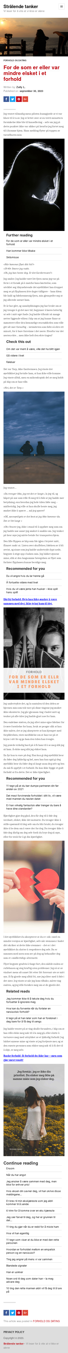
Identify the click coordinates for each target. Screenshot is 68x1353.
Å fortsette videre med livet (22, 582)
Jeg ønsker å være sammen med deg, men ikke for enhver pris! (31, 1183)
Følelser (10, 361)
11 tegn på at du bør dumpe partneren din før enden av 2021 (32, 787)
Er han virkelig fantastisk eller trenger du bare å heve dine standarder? (33, 807)
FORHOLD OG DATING (14, 60)
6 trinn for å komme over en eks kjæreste (30, 1210)
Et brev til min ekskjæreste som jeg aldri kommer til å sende (29, 1202)
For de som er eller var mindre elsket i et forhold (31, 72)
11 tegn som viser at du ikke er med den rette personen (32, 1241)
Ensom (10, 1168)
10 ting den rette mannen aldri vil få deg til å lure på (34, 1290)
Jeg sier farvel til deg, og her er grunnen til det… (30, 1219)
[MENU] (62, 6)
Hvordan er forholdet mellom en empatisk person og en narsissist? (30, 1251)
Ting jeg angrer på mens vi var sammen (29, 1259)
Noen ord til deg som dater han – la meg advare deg (29, 1280)
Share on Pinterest (19, 99)
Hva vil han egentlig (17, 1233)
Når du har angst (16, 1174)
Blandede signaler (16, 1265)
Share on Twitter (12, 99)
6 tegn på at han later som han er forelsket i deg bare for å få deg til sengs (31, 1020)
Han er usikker (14, 1272)
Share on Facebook (6, 99)
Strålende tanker (20, 6)
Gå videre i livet (15, 355)
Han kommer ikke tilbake (20, 250)
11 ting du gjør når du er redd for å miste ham (32, 1226)
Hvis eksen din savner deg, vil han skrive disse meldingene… (33, 1193)
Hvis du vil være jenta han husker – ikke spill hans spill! (32, 590)
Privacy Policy (13, 1332)
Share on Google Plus (25, 99)
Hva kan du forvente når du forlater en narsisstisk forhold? (28, 1010)
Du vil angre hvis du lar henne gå (25, 575)
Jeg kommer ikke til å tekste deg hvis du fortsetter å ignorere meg (30, 1000)
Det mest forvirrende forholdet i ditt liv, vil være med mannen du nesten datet (33, 797)
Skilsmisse (12, 257)
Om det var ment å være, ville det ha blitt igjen (33, 348)
